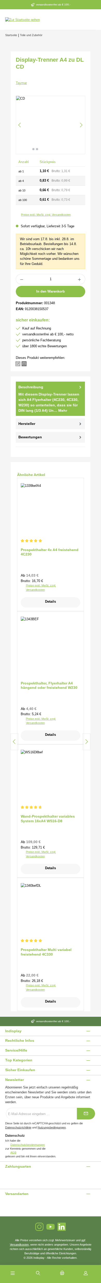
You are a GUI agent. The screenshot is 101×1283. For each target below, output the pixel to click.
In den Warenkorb (50, 291)
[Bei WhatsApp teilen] (18, 364)
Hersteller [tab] (26, 424)
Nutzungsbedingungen (52, 1127)
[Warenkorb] (61, 1273)
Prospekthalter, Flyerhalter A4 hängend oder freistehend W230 (49, 685)
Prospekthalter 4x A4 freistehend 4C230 (49, 552)
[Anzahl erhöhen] (79, 279)
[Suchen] (38, 1273)
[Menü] (12, 1273)
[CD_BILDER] (50, 125)
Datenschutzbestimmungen (27, 1144)
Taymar (21, 83)
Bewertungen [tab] (30, 437)
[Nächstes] (81, 125)
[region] (50, 125)
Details (50, 601)
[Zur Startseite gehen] (22, 19)
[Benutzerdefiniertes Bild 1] (5, 1177)
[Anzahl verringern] (21, 279)
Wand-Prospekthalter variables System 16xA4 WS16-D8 (48, 818)
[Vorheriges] (20, 125)
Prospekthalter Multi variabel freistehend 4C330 (46, 952)
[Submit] (86, 1113)
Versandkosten (19, 1244)
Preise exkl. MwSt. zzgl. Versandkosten (46, 214)
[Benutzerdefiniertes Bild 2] (8, 1177)
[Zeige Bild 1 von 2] (33, 149)
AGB (13, 1152)
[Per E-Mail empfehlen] (24, 364)
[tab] (50, 399)
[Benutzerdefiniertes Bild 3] (11, 1177)
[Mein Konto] (85, 1273)
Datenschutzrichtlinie (18, 1127)
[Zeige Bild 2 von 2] (37, 149)
